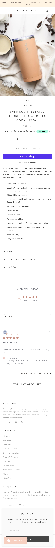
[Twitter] (10, 422)
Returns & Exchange (10, 457)
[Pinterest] (22, 422)
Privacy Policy (8, 465)
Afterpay (6, 474)
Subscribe (27, 539)
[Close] (50, 511)
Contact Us (7, 444)
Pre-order (6, 461)
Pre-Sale (8, 251)
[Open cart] (52, 11)
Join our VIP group (10, 448)
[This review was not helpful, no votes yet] (50, 373)
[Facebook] (4, 422)
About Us (6, 436)
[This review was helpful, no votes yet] (45, 373)
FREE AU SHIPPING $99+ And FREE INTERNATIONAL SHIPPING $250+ (27, 4)
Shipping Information (11, 453)
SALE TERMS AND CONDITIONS (19, 259)
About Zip (7, 478)
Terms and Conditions (11, 469)
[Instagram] (16, 422)
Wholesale (7, 440)
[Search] (47, 11)
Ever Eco (27, 106)
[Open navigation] (3, 11)
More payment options (27, 162)
